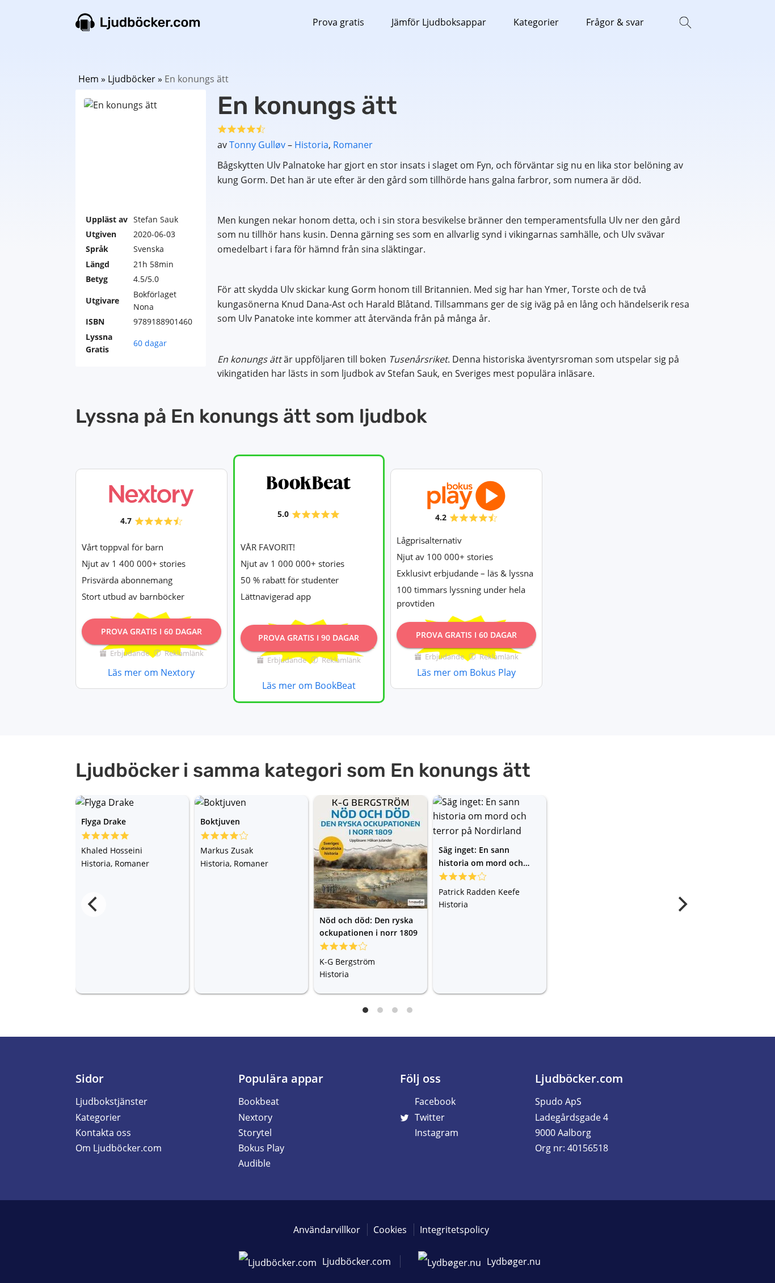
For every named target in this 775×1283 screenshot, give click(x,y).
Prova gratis (338, 22)
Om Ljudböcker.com (118, 1148)
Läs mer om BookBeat (309, 685)
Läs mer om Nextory (151, 672)
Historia (311, 144)
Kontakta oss (103, 1132)
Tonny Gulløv (257, 144)
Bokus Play (261, 1148)
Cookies (390, 1229)
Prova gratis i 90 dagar (308, 637)
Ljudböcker (131, 79)
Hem (88, 79)
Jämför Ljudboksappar (438, 22)
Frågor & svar (615, 22)
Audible (254, 1163)
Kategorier (536, 22)
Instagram (436, 1132)
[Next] (681, 904)
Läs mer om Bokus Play (466, 672)
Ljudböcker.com (137, 22)
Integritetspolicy (454, 1229)
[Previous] (93, 904)
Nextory (255, 1117)
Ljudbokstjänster (111, 1101)
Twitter (430, 1117)
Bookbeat (258, 1101)
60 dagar (150, 343)
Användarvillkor (326, 1229)
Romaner (353, 144)
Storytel (255, 1132)
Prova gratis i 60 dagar (151, 631)
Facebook (435, 1101)
